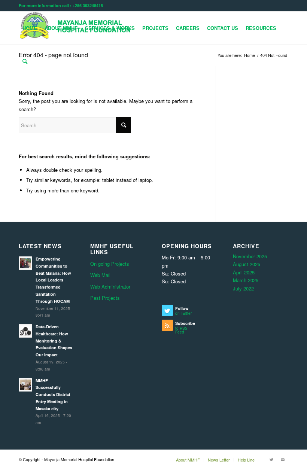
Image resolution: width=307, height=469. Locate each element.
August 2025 (246, 264)
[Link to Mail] (282, 459)
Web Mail (100, 274)
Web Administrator (110, 286)
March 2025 (245, 280)
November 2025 (250, 256)
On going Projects (109, 263)
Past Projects (105, 297)
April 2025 (244, 272)
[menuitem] (30, 28)
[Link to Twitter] (271, 459)
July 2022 (243, 288)
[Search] (25, 61)
